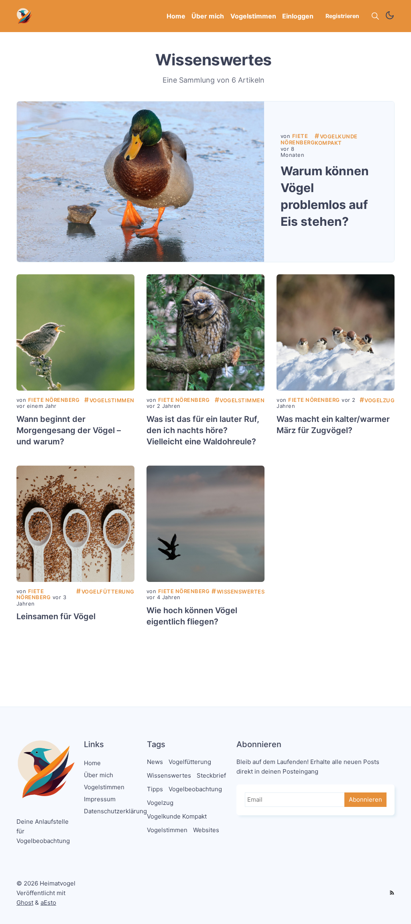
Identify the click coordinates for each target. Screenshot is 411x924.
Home (176, 16)
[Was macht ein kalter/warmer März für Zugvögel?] (336, 332)
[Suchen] (375, 16)
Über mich (207, 16)
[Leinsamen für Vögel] (75, 524)
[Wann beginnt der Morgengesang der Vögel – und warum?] (75, 332)
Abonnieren (365, 799)
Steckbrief (211, 775)
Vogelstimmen (253, 16)
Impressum (100, 799)
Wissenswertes (238, 591)
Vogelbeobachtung (195, 789)
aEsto (48, 902)
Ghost (24, 902)
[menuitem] (176, 16)
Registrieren (342, 15)
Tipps (155, 789)
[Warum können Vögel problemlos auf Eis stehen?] (141, 181)
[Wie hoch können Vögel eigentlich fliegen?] (205, 524)
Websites (206, 830)
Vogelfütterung (105, 591)
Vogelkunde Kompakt (336, 139)
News (155, 762)
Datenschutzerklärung (115, 811)
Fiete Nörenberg (298, 139)
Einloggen (297, 16)
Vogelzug (377, 400)
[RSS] (392, 893)
